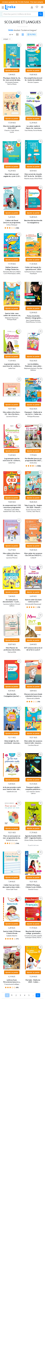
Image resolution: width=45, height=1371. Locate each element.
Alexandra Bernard (9, 272)
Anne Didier (38, 840)
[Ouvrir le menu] (2, 7)
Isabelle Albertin (11, 936)
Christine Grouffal (30, 936)
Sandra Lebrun (35, 792)
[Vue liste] (17, 34)
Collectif (33, 558)
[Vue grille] (22, 34)
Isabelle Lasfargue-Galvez (33, 936)
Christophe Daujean (11, 82)
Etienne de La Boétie (33, 698)
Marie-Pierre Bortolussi (34, 938)
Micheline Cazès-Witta (11, 509)
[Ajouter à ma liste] (19, 45)
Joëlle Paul (11, 368)
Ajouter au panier (11, 70)
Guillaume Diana (29, 272)
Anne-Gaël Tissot (11, 889)
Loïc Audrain (30, 791)
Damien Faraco (33, 889)
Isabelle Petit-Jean (9, 511)
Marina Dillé (12, 652)
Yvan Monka (29, 130)
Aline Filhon (38, 178)
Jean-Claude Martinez (33, 320)
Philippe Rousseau (33, 416)
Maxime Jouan (29, 178)
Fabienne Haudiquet (36, 272)
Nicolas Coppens (33, 82)
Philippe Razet (11, 319)
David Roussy (30, 322)
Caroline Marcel (33, 745)
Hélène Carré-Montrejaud (12, 272)
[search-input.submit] (40, 14)
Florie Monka (37, 130)
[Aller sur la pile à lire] (37, 7)
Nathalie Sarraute (11, 840)
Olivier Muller (28, 840)
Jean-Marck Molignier (33, 512)
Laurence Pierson (11, 416)
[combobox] (20, 14)
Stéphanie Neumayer (11, 318)
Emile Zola (33, 463)
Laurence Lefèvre (8, 604)
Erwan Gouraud (31, 509)
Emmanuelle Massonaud (33, 604)
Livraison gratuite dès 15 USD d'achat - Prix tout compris (22, 2)
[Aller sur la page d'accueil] (10, 7)
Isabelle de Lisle (12, 791)
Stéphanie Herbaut (30, 368)
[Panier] (42, 7)
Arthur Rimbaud (11, 225)
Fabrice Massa (11, 84)
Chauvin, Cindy (9, 130)
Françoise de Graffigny (11, 984)
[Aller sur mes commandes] (31, 7)
